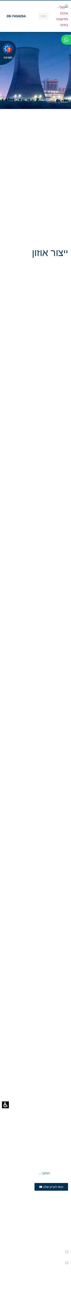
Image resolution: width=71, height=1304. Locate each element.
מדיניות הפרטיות (27, 1263)
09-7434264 (54, 1076)
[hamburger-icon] (43, 16)
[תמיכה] (8, 48)
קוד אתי (38, 1104)
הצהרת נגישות (57, 1104)
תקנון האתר (59, 1094)
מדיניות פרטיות (36, 1094)
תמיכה (8, 57)
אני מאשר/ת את (39, 1263)
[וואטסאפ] (66, 40)
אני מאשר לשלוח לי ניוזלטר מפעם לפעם (34, 1252)
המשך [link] (46, 1173)
